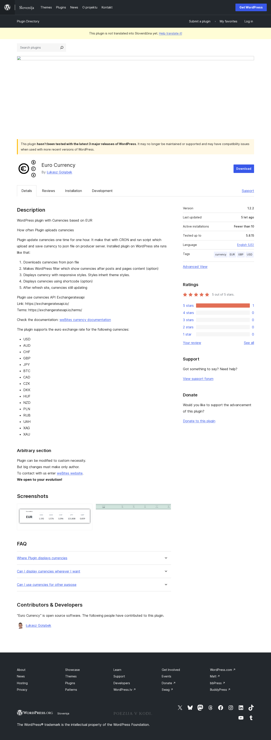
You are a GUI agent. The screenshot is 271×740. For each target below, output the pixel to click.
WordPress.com (223, 669)
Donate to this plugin (199, 421)
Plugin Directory (28, 21)
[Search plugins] (62, 47)
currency (220, 254)
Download (243, 168)
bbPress (217, 683)
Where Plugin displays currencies (42, 558)
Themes (71, 676)
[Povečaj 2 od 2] (165, 509)
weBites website (70, 473)
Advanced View (195, 266)
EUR (232, 254)
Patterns (71, 689)
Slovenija (63, 713)
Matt (215, 676)
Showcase (72, 669)
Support (248, 191)
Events (166, 676)
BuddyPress (220, 689)
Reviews (48, 191)
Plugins (70, 683)
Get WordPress (251, 7)
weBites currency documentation (85, 320)
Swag (167, 689)
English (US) (245, 245)
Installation (73, 191)
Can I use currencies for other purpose (46, 585)
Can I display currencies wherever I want (48, 571)
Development (102, 191)
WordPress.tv (124, 689)
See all (249, 343)
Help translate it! (170, 33)
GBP (240, 254)
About (21, 669)
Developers (121, 683)
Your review (192, 343)
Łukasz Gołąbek (59, 172)
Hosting (22, 683)
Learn (117, 669)
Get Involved (171, 669)
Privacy (22, 689)
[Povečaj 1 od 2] (86, 509)
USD (249, 254)
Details (26, 191)
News (21, 676)
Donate (169, 683)
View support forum (198, 379)
